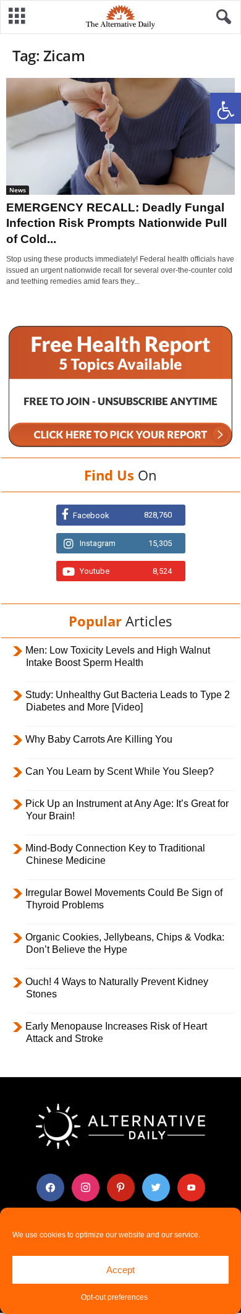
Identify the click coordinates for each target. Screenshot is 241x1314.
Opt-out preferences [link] (114, 1297)
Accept (120, 1270)
